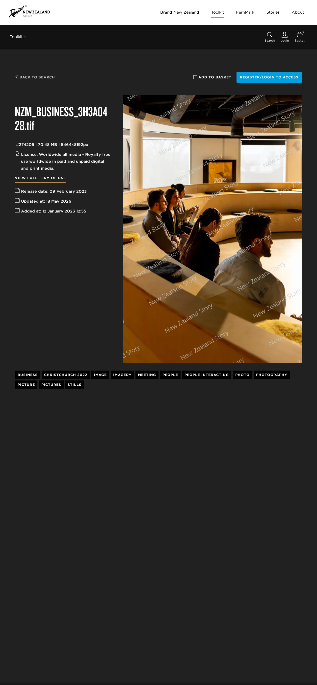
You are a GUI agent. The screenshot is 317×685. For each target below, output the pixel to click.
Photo (242, 375)
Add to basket (214, 77)
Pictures (51, 385)
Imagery (122, 375)
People (170, 375)
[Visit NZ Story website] (29, 11)
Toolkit (217, 12)
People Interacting (207, 375)
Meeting (147, 375)
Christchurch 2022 (65, 375)
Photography (271, 375)
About (298, 12)
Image (100, 375)
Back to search (36, 77)
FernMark (245, 12)
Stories (273, 12)
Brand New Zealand (179, 12)
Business (28, 375)
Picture (26, 385)
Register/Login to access (269, 77)
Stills (74, 385)
